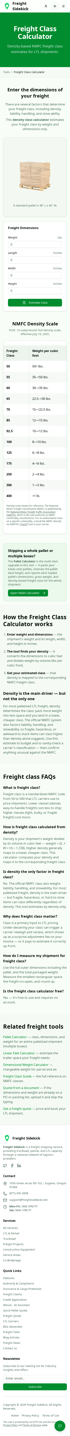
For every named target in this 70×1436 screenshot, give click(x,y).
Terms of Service (32, 1425)
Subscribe (35, 1387)
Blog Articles (11, 1337)
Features (8, 1278)
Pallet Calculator (15, 1037)
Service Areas (12, 1255)
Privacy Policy (30, 1415)
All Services (10, 1228)
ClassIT (24, 524)
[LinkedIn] (19, 1165)
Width (12, 268)
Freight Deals (11, 1343)
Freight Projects (13, 1244)
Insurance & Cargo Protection (22, 1289)
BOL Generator (12, 1326)
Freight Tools (11, 1332)
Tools (6, 72)
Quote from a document (21, 1088)
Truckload (9, 1239)
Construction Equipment (19, 1249)
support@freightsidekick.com (28, 1200)
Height (12, 283)
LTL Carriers (11, 1321)
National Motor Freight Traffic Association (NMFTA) (30, 513)
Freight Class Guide (17, 1076)
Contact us (10, 1348)
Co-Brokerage (12, 1260)
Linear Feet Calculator (19, 1053)
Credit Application (15, 1299)
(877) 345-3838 (18, 1193)
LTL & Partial (11, 1233)
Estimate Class (38, 302)
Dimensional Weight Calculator (26, 1065)
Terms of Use (50, 1415)
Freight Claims (12, 1294)
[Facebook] (12, 1165)
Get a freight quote (17, 1109)
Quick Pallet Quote (15, 1310)
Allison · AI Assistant (16, 1305)
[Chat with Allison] (59, 1426)
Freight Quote (12, 1316)
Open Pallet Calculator (24, 593)
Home (15, 1415)
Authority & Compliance (18, 1283)
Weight (12, 237)
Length (12, 253)
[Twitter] (5, 1165)
